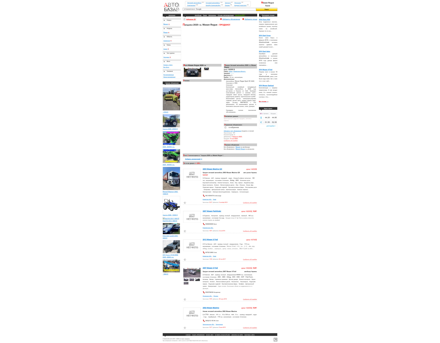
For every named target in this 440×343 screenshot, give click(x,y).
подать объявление (198, 334)
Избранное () (191, 19)
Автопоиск (172, 15)
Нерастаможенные (169, 77)
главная (188, 334)
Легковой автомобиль (194, 3)
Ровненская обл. (208, 228)
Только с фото (167, 65)
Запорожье (219, 324)
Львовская (166, 40)
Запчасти (228, 3)
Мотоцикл (237, 3)
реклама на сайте (237, 334)
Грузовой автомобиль (213, 3)
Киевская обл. (207, 199)
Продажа (166, 57)
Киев (214, 199)
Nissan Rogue (240, 149)
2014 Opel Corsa (265, 35)
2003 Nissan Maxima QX (212, 169)
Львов (165, 49)
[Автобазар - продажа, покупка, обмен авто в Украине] (171, 12)
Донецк (215, 296)
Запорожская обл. (208, 324)
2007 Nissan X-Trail (210, 268)
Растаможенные (168, 75)
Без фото (166, 67)
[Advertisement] (220, 45)
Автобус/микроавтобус (213, 5)
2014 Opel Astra (264, 51)
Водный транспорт (240, 5)
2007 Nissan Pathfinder (212, 211)
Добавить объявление (231, 19)
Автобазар (198, 15)
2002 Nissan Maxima (211, 307)
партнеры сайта (249, 334)
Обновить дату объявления (232, 131)
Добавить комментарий (193, 159)
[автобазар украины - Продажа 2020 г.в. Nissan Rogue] (192, 72)
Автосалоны (212, 15)
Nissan (165, 24)
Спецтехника (191, 5)
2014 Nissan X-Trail (265, 69)
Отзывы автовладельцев (226, 15)
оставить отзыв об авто (222, 334)
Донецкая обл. (207, 296)
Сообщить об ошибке (231, 140)
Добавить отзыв (251, 19)
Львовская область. (239, 71)
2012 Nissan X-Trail (210, 239)
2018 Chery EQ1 (264, 19)
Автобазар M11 (240, 15)
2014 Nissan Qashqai (266, 85)
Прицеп (227, 5)
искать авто (209, 334)
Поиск (205, 15)
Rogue (165, 32)
